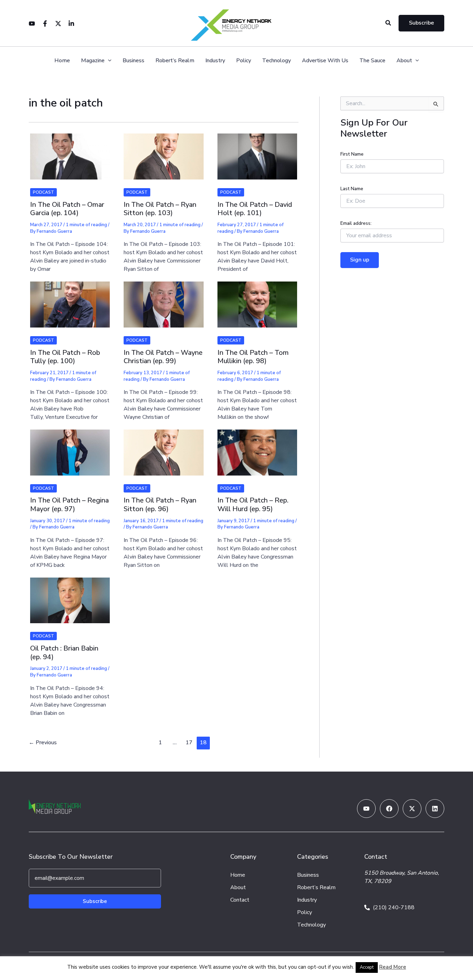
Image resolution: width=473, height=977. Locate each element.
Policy (243, 60)
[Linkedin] (71, 23)
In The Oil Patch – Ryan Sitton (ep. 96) (160, 505)
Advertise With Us (325, 60)
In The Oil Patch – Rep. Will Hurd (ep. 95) (252, 505)
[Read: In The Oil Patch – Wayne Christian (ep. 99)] (163, 300)
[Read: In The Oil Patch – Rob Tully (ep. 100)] (70, 300)
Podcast (43, 192)
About (404, 60)
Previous (43, 742)
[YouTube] (32, 23)
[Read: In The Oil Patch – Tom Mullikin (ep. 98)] (257, 300)
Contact (239, 900)
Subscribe (95, 901)
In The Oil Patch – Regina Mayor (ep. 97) (69, 505)
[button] (388, 23)
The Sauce (372, 60)
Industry (215, 60)
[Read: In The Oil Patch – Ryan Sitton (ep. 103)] (163, 152)
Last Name (351, 188)
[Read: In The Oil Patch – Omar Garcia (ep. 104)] (70, 152)
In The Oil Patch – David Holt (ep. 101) (254, 209)
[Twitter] (58, 23)
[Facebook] (45, 23)
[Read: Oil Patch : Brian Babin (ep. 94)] (70, 596)
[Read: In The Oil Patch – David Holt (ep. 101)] (257, 152)
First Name (352, 154)
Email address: (356, 223)
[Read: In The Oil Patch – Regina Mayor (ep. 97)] (70, 448)
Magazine (93, 60)
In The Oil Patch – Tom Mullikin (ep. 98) (253, 357)
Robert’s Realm (174, 60)
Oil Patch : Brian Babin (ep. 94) (64, 653)
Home (62, 60)
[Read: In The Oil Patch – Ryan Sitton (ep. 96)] (163, 448)
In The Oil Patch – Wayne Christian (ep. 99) (163, 357)
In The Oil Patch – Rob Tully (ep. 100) (65, 357)
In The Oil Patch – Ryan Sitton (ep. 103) (160, 209)
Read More (392, 967)
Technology (276, 60)
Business (133, 60)
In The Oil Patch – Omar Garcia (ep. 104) (67, 209)
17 (189, 742)
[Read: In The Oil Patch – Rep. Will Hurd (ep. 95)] (257, 448)
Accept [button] (367, 967)
